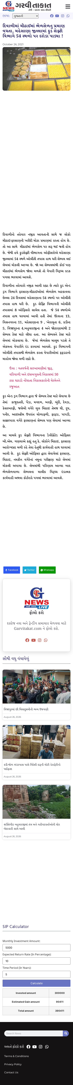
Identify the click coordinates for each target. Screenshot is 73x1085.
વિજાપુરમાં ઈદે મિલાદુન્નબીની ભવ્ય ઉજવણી (26, 709)
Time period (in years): (17, 967)
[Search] (66, 1033)
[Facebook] (27, 640)
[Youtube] (33, 640)
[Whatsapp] (45, 640)
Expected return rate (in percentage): (27, 954)
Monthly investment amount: (21, 941)
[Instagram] (39, 640)
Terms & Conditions (16, 1056)
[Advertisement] (36, 130)
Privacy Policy (13, 1064)
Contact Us (11, 1072)
